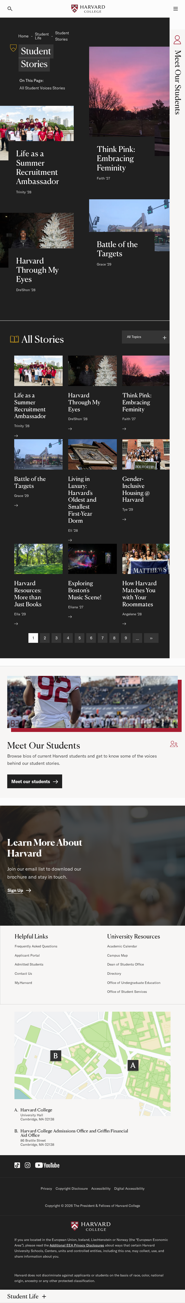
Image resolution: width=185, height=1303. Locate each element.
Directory (114, 973)
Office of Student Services (127, 991)
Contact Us (23, 973)
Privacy (46, 1188)
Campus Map (117, 955)
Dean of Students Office (125, 964)
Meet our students (30, 781)
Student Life (42, 36)
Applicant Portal (27, 955)
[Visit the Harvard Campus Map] (92, 1064)
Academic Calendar (122, 946)
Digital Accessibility (129, 1188)
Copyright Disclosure (72, 1188)
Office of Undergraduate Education (133, 983)
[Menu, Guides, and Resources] (173, 9)
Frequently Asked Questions (36, 946)
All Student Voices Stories (42, 88)
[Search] (12, 9)
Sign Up (15, 890)
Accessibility (101, 1188)
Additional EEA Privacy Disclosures (77, 1245)
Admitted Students (29, 964)
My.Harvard (23, 983)
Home (23, 36)
